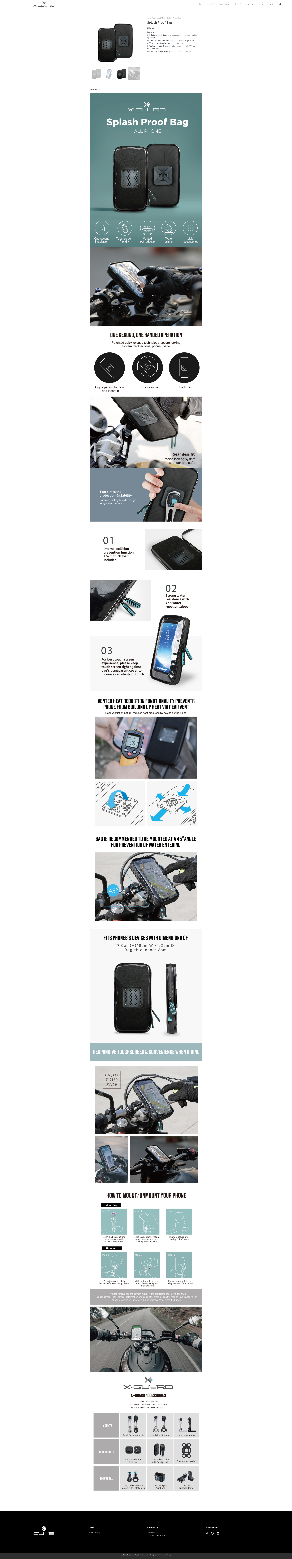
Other (236, 4)
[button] (280, 4)
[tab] (95, 89)
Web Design (167, 1555)
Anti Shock (162, 18)
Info (261, 4)
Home (200, 4)
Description (95, 89)
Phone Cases (223, 4)
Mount (209, 4)
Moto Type (249, 4)
